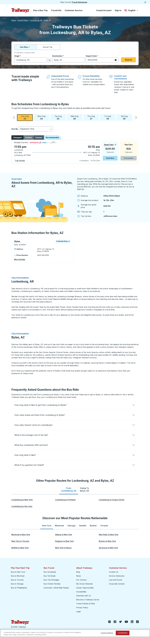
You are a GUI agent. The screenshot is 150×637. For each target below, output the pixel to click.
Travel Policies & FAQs (85, 603)
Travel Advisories (79, 2)
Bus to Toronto (17, 580)
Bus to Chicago (17, 584)
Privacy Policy (82, 607)
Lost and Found (115, 580)
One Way (24, 47)
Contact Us (113, 572)
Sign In (118, 10)
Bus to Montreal (17, 576)
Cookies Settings (107, 633)
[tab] (68, 489)
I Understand (122, 633)
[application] (75, 152)
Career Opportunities (85, 588)
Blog (78, 572)
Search (128, 60)
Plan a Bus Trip (40, 10)
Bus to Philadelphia (19, 588)
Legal (78, 611)
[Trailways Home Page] (20, 10)
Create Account (103, 10)
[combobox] (30, 59)
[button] (14, 117)
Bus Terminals (49, 576)
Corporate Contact (117, 584)
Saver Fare (108, 145)
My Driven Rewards (84, 584)
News (78, 576)
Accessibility (81, 592)
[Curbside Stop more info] (69, 241)
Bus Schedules (50, 572)
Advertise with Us (83, 596)
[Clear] (44, 60)
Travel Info (56, 10)
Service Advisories (116, 576)
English (131, 10)
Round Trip (47, 47)
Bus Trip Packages (51, 580)
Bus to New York (18, 572)
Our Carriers (81, 580)
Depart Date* (92, 56)
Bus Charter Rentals (52, 584)
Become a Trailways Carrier (88, 600)
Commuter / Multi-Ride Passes (56, 588)
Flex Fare (129, 145)
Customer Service (73, 10)
